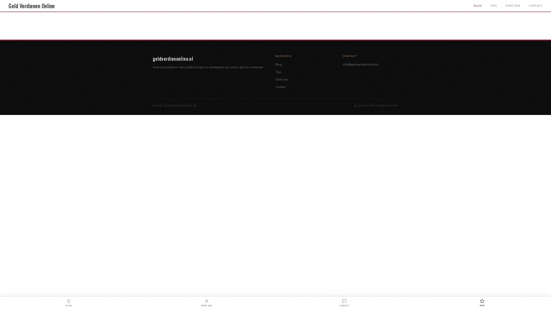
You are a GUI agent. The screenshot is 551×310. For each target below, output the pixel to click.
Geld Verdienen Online (32, 6)
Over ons (512, 6)
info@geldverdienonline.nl (361, 64)
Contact (535, 6)
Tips (494, 6)
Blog (478, 6)
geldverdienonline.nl (173, 58)
